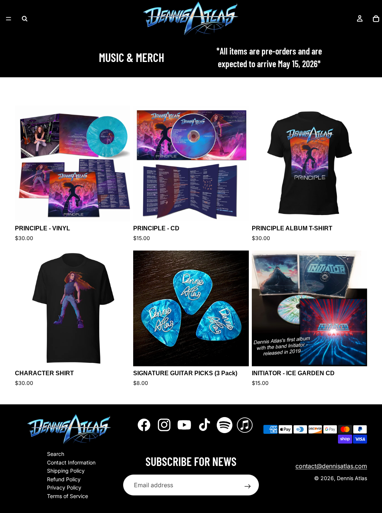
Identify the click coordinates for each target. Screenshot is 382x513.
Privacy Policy (64, 488)
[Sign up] (248, 486)
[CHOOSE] (119, 210)
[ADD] (237, 354)
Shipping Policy (66, 471)
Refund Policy (64, 479)
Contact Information (71, 462)
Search (55, 454)
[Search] (24, 18)
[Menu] (8, 18)
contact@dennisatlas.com (331, 466)
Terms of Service (67, 496)
